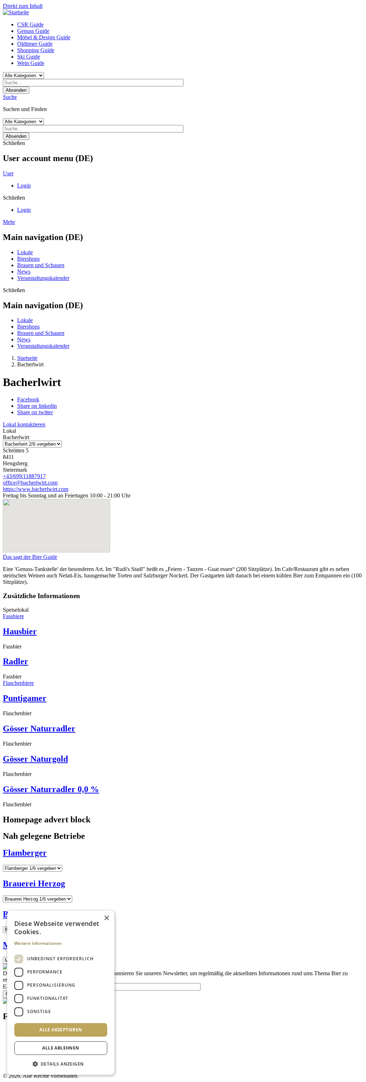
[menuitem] (190, 24)
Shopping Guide (35, 50)
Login (24, 185)
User (8, 173)
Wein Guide (30, 63)
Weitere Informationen (37, 943)
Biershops (28, 259)
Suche (10, 97)
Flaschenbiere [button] (18, 683)
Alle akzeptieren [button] (60, 1030)
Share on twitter (35, 412)
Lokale (25, 252)
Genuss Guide (33, 31)
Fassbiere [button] (13, 616)
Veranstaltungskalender (43, 278)
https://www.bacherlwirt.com (35, 489)
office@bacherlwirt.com (30, 483)
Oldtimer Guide (35, 44)
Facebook (28, 399)
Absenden (16, 90)
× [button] (106, 918)
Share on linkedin (37, 406)
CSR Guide (30, 24)
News (23, 272)
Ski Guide (28, 57)
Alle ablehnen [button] (60, 1048)
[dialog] (60, 993)
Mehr (9, 222)
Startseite (27, 358)
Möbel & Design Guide (43, 37)
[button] (60, 1064)
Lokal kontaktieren (24, 424)
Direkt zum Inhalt (23, 6)
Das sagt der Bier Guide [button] (30, 557)
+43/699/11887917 (24, 476)
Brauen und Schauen (40, 265)
